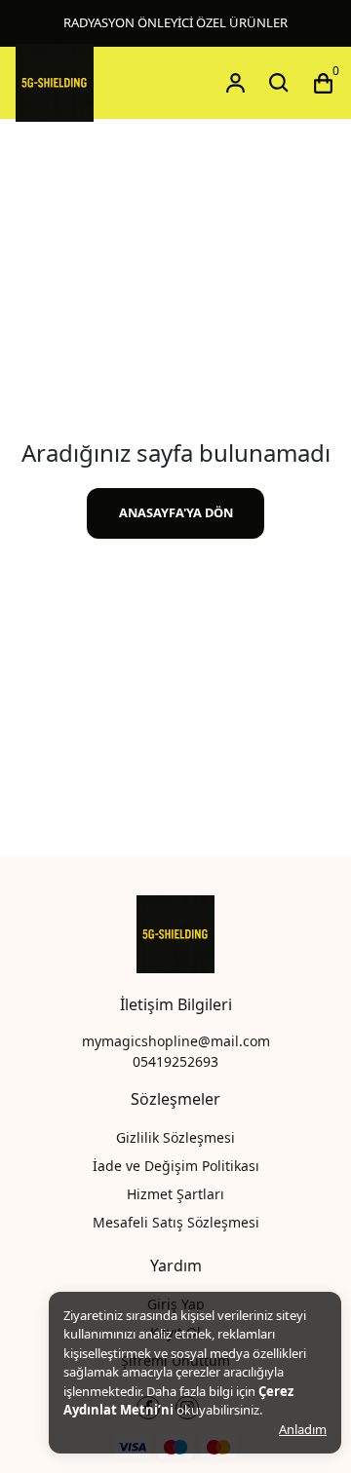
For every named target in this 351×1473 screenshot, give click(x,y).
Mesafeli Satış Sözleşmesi (176, 1222)
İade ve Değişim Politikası (176, 1165)
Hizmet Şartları (175, 1194)
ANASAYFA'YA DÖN (176, 512)
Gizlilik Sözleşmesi (175, 1137)
